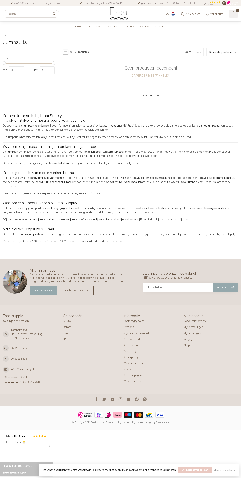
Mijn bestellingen (193, 327)
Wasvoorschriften (134, 363)
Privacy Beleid (131, 339)
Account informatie (195, 321)
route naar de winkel (77, 290)
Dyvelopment (162, 422)
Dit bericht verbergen (195, 469)
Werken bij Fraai (132, 381)
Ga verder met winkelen (151, 75)
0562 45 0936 (19, 347)
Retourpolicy (130, 357)
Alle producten (192, 345)
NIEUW (93, 26)
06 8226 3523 (19, 358)
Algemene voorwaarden (137, 333)
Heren (127, 26)
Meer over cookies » (224, 470)
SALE (143, 26)
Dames (110, 26)
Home (79, 26)
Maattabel (129, 369)
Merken (160, 26)
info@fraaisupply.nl (22, 369)
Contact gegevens (134, 321)
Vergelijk (188, 339)
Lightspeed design (142, 422)
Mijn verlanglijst (193, 333)
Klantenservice (43, 290)
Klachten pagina (132, 375)
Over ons (128, 327)
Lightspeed (124, 422)
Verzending (130, 351)
